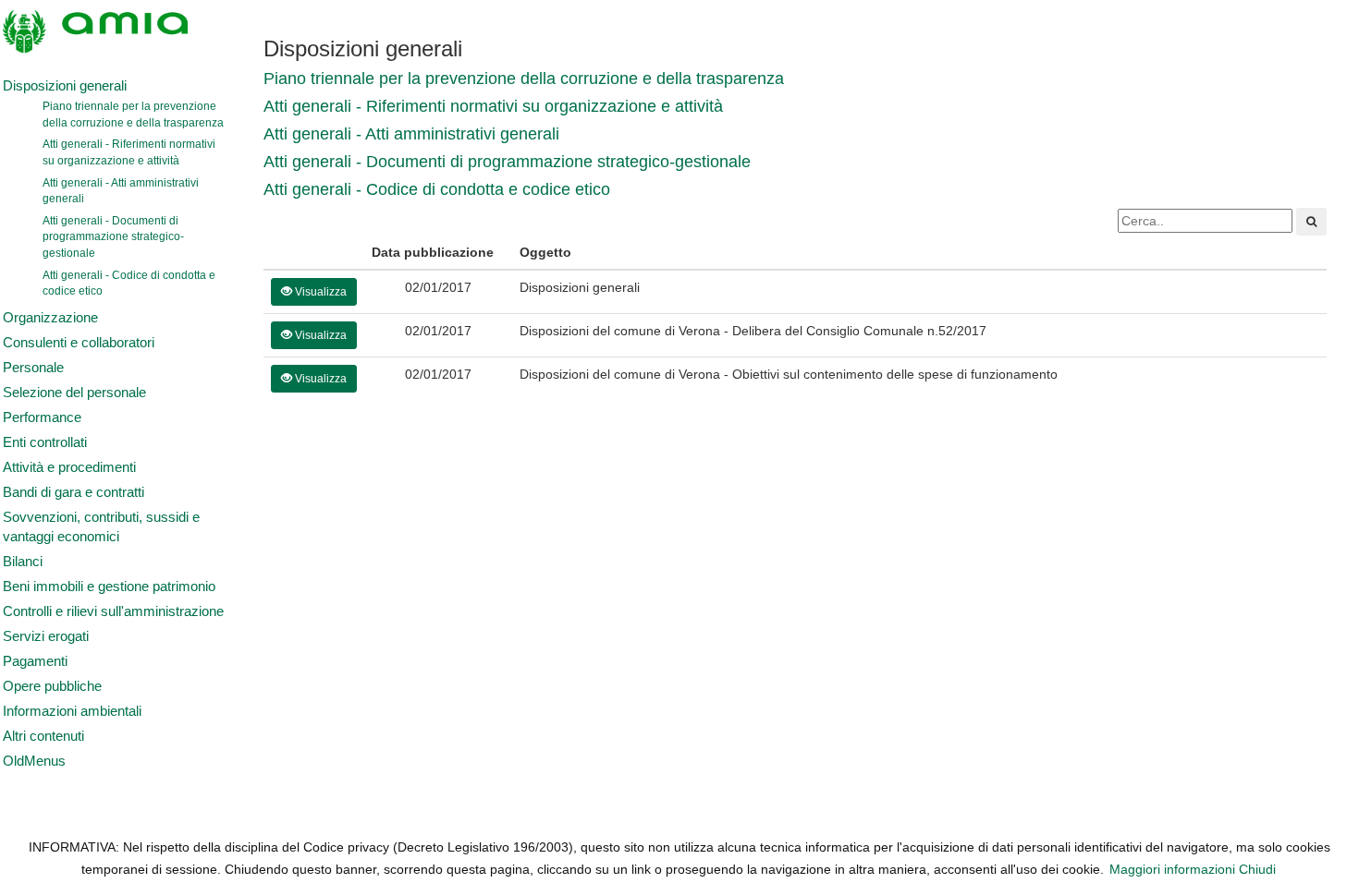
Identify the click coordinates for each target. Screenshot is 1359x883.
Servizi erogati (46, 636)
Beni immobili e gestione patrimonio (109, 586)
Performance (42, 417)
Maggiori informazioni (1172, 869)
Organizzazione (50, 317)
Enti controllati (45, 442)
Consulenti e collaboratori (78, 342)
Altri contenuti (43, 736)
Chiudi (1257, 869)
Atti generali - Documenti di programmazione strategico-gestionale (113, 237)
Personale (33, 367)
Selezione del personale (74, 392)
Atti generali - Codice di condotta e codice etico (129, 283)
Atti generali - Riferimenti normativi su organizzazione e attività (129, 152)
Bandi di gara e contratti (73, 492)
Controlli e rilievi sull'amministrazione (113, 611)
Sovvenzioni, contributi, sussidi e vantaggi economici (101, 527)
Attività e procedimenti (69, 467)
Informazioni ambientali (72, 711)
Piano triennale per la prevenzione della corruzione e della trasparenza (133, 114)
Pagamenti (35, 661)
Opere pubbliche (52, 686)
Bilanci (23, 561)
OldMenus (34, 761)
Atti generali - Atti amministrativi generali (121, 191)
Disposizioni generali (65, 86)
